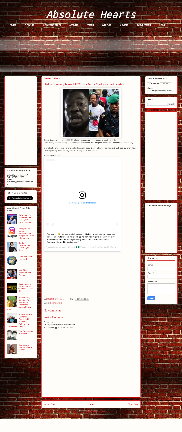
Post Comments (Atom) (96, 411)
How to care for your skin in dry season (25, 347)
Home (12, 24)
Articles (30, 24)
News (90, 24)
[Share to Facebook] (84, 299)
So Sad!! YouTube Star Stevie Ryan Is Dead (24, 246)
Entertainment (52, 24)
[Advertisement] (89, 52)
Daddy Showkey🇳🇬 (70, 247)
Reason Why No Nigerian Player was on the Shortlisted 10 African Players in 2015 (20, 303)
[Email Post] (71, 299)
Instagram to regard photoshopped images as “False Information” (26, 233)
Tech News (144, 24)
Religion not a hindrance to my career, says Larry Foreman (25, 218)
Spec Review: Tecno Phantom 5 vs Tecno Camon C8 (26, 287)
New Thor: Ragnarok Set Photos (24, 272)
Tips (162, 24)
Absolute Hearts (91, 14)
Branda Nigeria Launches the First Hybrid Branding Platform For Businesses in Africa (19, 320)
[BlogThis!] (79, 299)
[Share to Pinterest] (87, 299)
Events (73, 24)
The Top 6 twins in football (25, 332)
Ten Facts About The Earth (25, 257)
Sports (124, 24)
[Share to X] (82, 299)
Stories (106, 24)
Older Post (133, 404)
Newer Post (49, 404)
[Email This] (76, 299)
